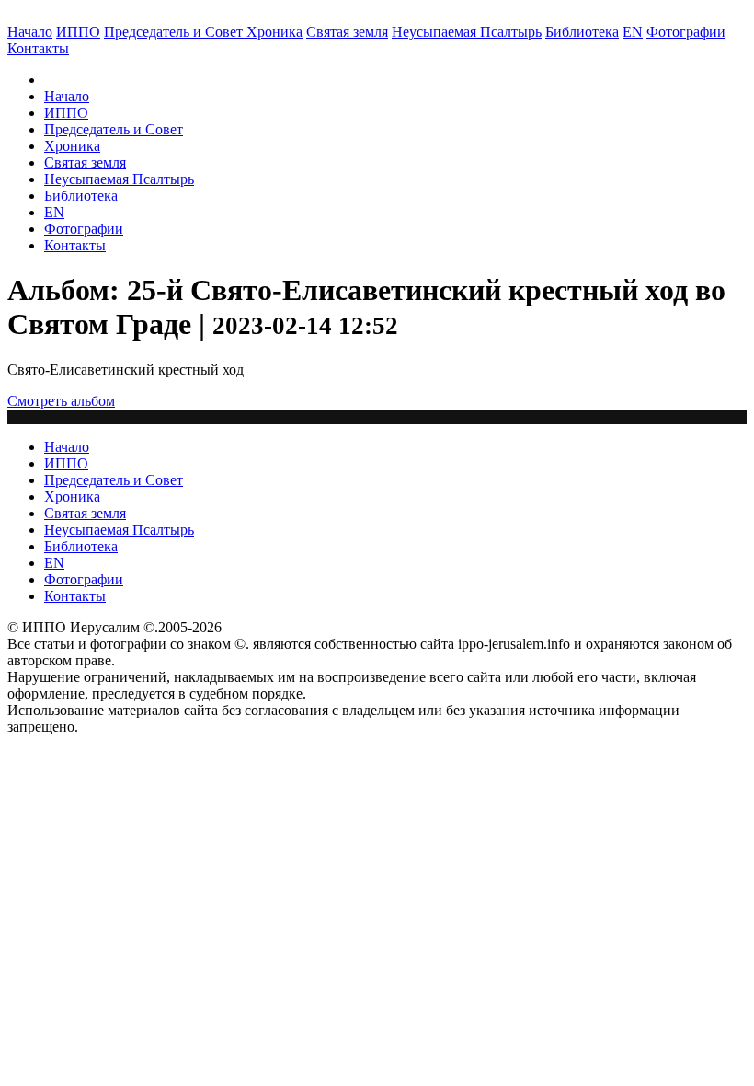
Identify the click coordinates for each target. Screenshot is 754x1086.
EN (633, 32)
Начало (29, 32)
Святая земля (347, 32)
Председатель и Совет (175, 32)
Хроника (274, 32)
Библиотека (582, 32)
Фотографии (83, 229)
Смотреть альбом (61, 401)
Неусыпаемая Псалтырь (467, 32)
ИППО (78, 32)
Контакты (75, 245)
